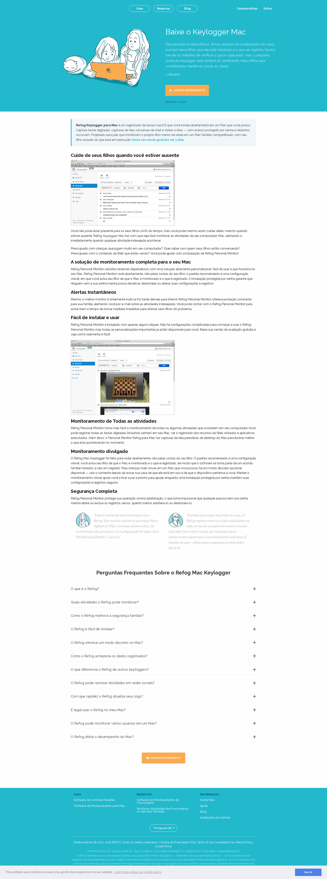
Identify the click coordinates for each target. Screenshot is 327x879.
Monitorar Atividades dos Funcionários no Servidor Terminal (162, 810)
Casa (139, 8)
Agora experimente (188, 90)
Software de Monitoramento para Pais (99, 806)
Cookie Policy (163, 846)
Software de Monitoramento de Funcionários (158, 801)
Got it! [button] (308, 872)
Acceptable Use (224, 842)
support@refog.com (228, 851)
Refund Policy (244, 842)
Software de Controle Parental (94, 800)
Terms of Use (205, 842)
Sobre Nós (207, 800)
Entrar (268, 8)
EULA (192, 842)
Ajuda (204, 806)
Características (247, 8)
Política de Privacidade (174, 842)
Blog (187, 8)
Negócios (163, 8)
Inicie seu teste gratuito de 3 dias (158, 140)
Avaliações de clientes (215, 817)
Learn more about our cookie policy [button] (137, 872)
